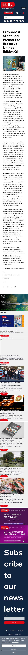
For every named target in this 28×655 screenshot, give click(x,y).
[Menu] (24, 9)
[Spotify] (20, 21)
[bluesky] (22, 21)
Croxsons (6, 278)
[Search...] (22, 17)
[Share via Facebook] (3, 287)
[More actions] (24, 28)
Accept (14, 646)
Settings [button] (14, 652)
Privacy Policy (15, 642)
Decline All (13, 649)
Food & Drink (7, 275)
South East (16, 275)
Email (5, 615)
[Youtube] (17, 21)
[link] (23, 13)
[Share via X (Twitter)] (7, 287)
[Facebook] (8, 21)
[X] (11, 21)
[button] (4, 362)
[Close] (26, 638)
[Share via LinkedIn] (11, 287)
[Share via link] (15, 287)
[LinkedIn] (14, 21)
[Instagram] (5, 21)
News (4, 282)
